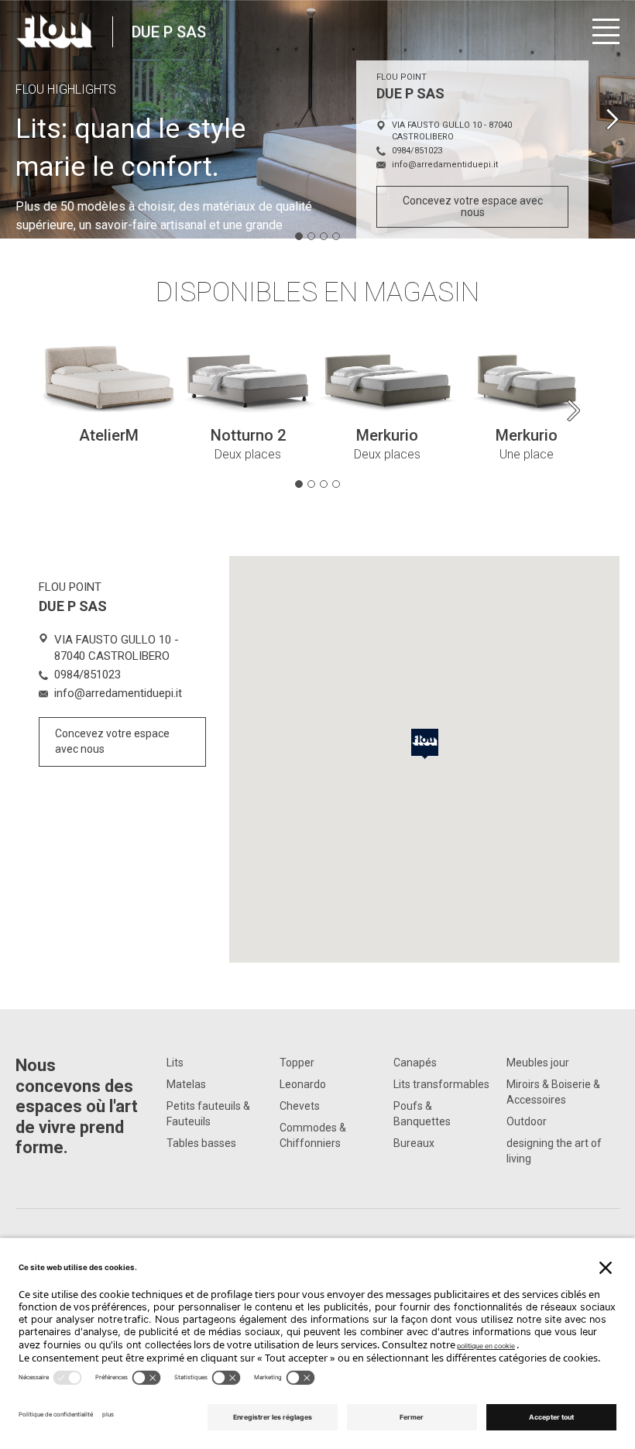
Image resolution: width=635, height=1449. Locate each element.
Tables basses (201, 1143)
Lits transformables (441, 1084)
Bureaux (413, 1143)
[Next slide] (611, 119)
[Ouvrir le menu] (606, 31)
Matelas (186, 1084)
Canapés (415, 1062)
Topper (297, 1062)
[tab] (299, 236)
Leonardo (303, 1084)
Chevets (300, 1106)
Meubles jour (537, 1062)
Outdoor (526, 1121)
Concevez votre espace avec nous (473, 206)
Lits (175, 1062)
